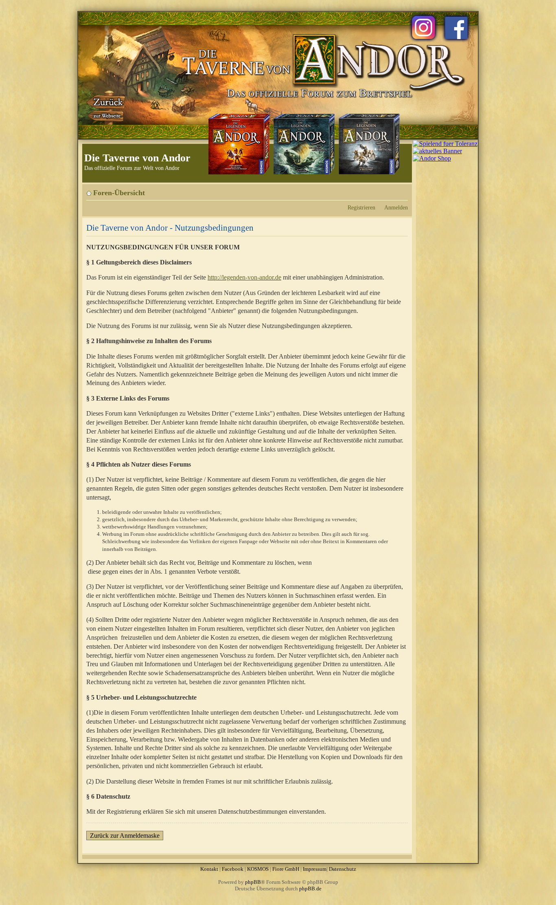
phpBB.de (310, 888)
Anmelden (396, 207)
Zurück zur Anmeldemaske (125, 835)
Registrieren (361, 207)
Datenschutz (342, 869)
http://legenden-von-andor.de (244, 277)
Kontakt (209, 869)
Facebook (232, 869)
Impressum (314, 869)
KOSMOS (258, 869)
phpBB (253, 882)
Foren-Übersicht (119, 193)
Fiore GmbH (285, 869)
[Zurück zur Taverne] (106, 107)
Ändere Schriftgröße (402, 190)
